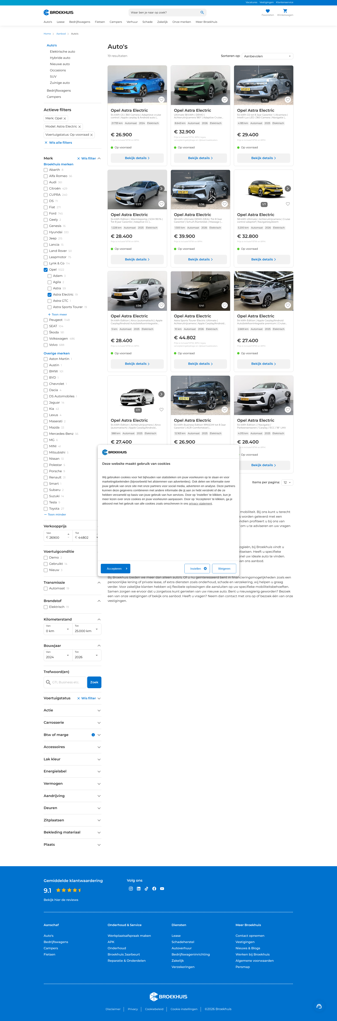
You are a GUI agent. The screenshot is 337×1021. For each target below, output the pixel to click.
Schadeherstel (183, 942)
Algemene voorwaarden (255, 961)
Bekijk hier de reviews (61, 900)
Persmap (243, 967)
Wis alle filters (60, 142)
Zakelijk (178, 961)
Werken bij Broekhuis (253, 954)
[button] (56, 118)
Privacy (133, 1009)
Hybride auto (60, 58)
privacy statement (200, 503)
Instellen (195, 568)
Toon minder (57, 514)
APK (111, 942)
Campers (54, 97)
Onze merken (181, 22)
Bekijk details (135, 158)
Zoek (94, 682)
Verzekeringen (183, 967)
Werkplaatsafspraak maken (129, 936)
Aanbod (61, 33)
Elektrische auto (62, 52)
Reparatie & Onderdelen (127, 961)
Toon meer (59, 314)
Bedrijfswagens (59, 91)
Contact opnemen (250, 936)
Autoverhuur (182, 948)
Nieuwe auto (60, 64)
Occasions (58, 70)
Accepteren (114, 568)
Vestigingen (267, 2)
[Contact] (319, 1006)
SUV (53, 77)
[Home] (58, 12)
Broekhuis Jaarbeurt (124, 954)
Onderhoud (117, 948)
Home (47, 33)
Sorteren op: (230, 56)
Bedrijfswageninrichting (191, 954)
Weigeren (224, 568)
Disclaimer (113, 1009)
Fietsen (49, 954)
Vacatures (251, 2)
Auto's (48, 936)
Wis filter (88, 158)
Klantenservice (284, 2)
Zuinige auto (60, 83)
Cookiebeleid (154, 1009)
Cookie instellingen (184, 1009)
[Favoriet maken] (161, 100)
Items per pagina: (266, 482)
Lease (176, 936)
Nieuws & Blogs (248, 948)
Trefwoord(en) (56, 672)
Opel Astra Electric (129, 110)
